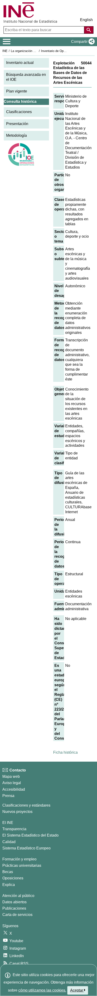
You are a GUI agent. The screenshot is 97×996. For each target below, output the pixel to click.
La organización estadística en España (37, 51)
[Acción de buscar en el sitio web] (88, 30)
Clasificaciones (19, 112)
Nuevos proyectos (17, 812)
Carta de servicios (17, 915)
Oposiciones (12, 878)
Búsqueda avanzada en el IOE (26, 77)
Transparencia (14, 829)
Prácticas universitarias (21, 865)
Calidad (9, 842)
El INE (7, 823)
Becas (7, 872)
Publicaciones (14, 908)
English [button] (86, 20)
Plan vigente (16, 91)
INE (5, 51)
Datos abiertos (14, 902)
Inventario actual (20, 63)
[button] (82, 41)
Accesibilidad (13, 789)
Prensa (8, 796)
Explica (8, 885)
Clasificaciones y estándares (26, 805)
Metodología (16, 135)
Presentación (17, 124)
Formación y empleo (19, 859)
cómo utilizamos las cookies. (42, 990)
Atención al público (18, 896)
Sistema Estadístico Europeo (26, 848)
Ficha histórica (65, 752)
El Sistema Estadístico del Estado (30, 835)
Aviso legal (11, 783)
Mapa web (11, 776)
